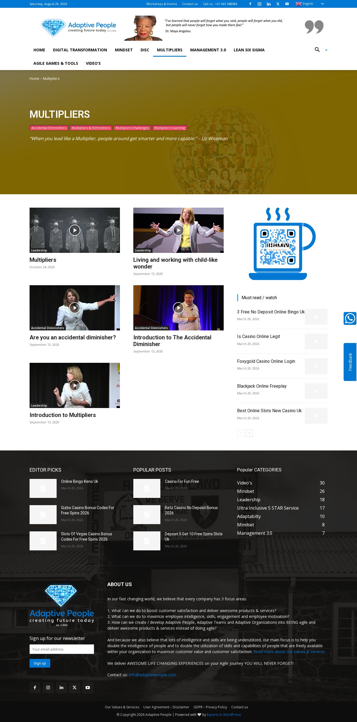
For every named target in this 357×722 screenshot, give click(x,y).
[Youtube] (287, 4)
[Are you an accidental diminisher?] (75, 307)
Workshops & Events (161, 4)
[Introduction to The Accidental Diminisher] (178, 307)
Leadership (39, 250)
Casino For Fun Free (182, 481)
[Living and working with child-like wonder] (178, 230)
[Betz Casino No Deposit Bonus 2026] (146, 514)
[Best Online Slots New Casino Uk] (316, 416)
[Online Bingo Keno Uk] (43, 488)
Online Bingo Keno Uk (79, 481)
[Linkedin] (268, 4)
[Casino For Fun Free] (146, 488)
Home (39, 49)
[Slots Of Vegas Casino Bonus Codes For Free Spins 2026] (43, 540)
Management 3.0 (208, 49)
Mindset (124, 49)
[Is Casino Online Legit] (316, 341)
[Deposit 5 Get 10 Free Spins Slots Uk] (146, 540)
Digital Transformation (80, 49)
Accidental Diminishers (49, 128)
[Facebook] (250, 4)
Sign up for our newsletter (57, 638)
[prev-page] (240, 433)
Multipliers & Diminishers (91, 128)
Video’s (93, 63)
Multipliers (169, 49)
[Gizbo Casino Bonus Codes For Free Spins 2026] (43, 514)
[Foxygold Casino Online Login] (316, 366)
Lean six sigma (249, 49)
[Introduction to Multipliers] (75, 385)
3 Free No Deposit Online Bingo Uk (271, 312)
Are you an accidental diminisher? (73, 337)
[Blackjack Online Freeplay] (316, 391)
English (307, 3)
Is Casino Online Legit (258, 336)
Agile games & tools (55, 63)
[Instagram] (259, 4)
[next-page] (249, 433)
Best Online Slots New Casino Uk (269, 410)
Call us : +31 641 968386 (220, 4)
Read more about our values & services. (290, 651)
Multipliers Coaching (170, 128)
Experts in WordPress (224, 714)
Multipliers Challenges (132, 128)
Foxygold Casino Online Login (266, 361)
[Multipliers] (75, 230)
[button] (319, 50)
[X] (278, 4)
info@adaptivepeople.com (152, 674)
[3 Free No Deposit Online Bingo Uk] (316, 317)
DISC (145, 49)
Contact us (190, 4)
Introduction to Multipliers (63, 415)
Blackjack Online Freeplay (262, 386)
